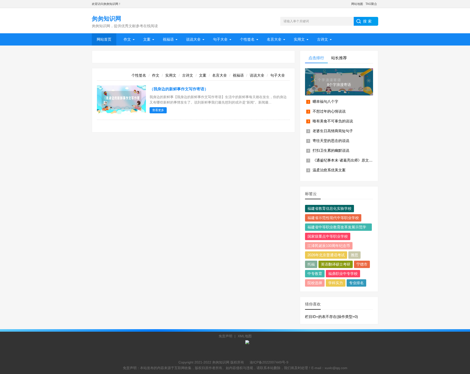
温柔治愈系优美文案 (329, 170)
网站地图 (357, 4)
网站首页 (104, 39)
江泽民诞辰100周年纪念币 (328, 246)
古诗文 (322, 39)
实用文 (299, 39)
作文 (127, 39)
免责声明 (225, 336)
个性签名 (247, 39)
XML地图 (245, 336)
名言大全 (274, 39)
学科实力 (335, 283)
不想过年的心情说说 (329, 111)
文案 (147, 39)
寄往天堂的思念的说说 (331, 141)
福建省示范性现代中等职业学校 (333, 218)
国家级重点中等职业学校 (327, 236)
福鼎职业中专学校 (343, 273)
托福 (311, 264)
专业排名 (356, 283)
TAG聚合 (371, 4)
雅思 (354, 255)
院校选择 (314, 283)
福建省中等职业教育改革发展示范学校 (336, 228)
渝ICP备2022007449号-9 (269, 362)
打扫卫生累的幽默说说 (331, 150)
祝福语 (168, 39)
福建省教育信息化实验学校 (329, 208)
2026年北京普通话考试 (326, 255)
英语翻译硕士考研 (335, 264)
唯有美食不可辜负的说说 (333, 121)
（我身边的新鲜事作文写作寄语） (179, 89)
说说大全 (193, 39)
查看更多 (158, 110)
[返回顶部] (460, 331)
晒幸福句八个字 (325, 101)
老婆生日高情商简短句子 (333, 131)
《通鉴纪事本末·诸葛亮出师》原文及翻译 (346, 160)
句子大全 (220, 39)
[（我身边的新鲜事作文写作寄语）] (121, 113)
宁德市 (361, 264)
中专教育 (314, 273)
